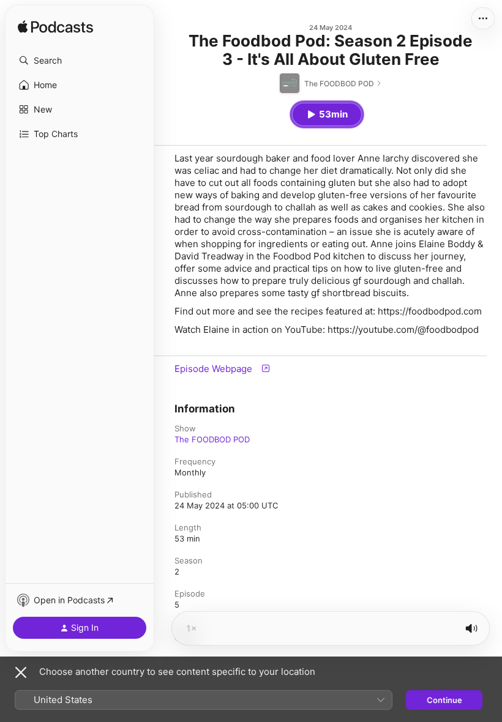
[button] (79, 60)
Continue (444, 700)
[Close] (20, 672)
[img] (55, 27)
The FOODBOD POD (212, 439)
